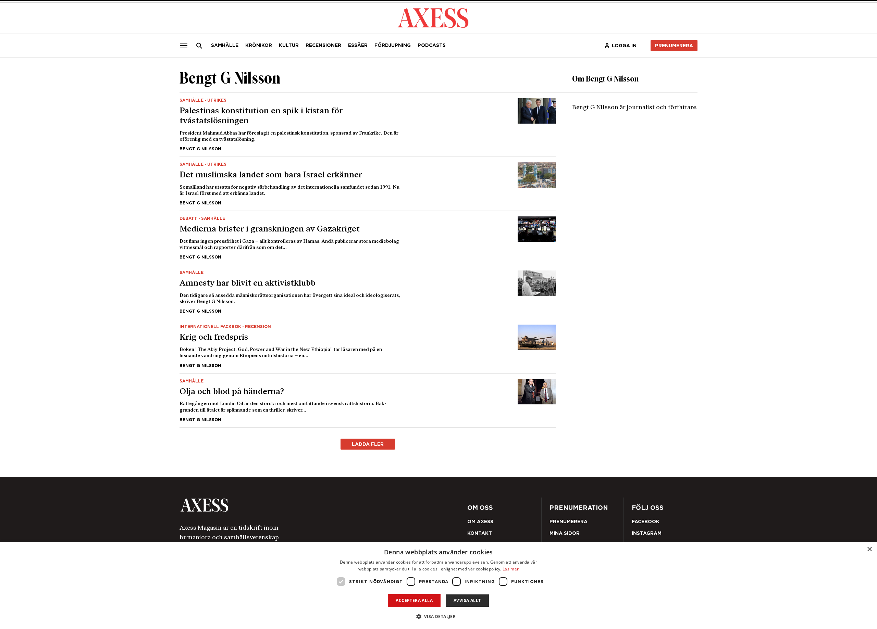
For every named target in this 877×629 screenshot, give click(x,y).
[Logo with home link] (283, 505)
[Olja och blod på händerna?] (368, 400)
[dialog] (438, 585)
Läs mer (511, 569)
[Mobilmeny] (184, 45)
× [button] (869, 549)
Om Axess (480, 521)
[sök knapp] (199, 45)
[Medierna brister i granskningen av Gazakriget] (368, 238)
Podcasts (432, 45)
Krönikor (258, 45)
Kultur (289, 45)
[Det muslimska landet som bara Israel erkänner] (368, 184)
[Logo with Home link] (433, 17)
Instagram (647, 533)
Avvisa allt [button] (467, 600)
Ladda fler (368, 444)
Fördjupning (392, 45)
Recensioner (323, 45)
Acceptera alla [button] (414, 600)
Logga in (624, 45)
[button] (438, 616)
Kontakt (479, 533)
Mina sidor (564, 533)
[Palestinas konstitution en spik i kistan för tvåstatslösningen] (368, 124)
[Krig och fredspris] (368, 346)
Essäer (358, 45)
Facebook (645, 521)
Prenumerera (674, 45)
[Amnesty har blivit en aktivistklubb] (368, 292)
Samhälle (224, 45)
